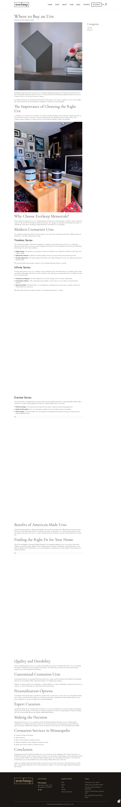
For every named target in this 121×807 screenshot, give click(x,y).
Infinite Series (61, 271)
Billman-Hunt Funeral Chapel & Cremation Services (30, 745)
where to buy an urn (36, 94)
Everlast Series (21, 402)
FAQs (71, 4)
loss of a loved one (32, 93)
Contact (86, 4)
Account (96, 4)
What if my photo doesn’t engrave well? (94, 792)
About (64, 4)
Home (50, 4)
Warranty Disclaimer (66, 792)
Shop (57, 4)
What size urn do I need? (92, 782)
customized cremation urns (41, 681)
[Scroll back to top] (118, 797)
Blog (78, 4)
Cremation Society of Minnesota (24, 735)
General (32, 20)
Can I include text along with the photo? (94, 796)
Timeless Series (21, 244)
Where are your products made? (94, 785)
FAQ (62, 787)
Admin (72, 804)
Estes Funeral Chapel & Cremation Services (28, 740)
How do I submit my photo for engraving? (93, 788)
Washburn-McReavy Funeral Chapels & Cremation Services (32, 742)
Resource (89, 30)
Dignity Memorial (20, 737)
